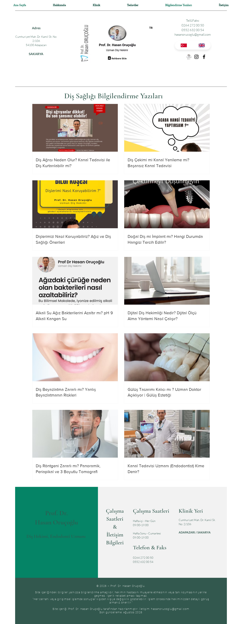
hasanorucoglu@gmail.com (193, 34)
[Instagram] (196, 57)
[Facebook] (204, 57)
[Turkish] (184, 45)
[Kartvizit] (189, 57)
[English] (202, 45)
